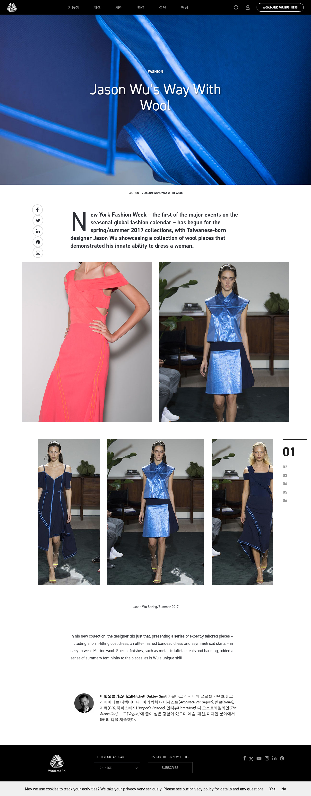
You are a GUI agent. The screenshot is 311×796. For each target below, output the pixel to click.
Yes (272, 789)
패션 (97, 7)
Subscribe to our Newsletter (168, 757)
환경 (141, 7)
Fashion (133, 193)
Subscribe (170, 767)
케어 (119, 7)
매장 (184, 7)
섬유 (162, 7)
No (283, 789)
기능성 (73, 7)
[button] (236, 7)
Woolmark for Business (280, 7)
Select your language (109, 757)
